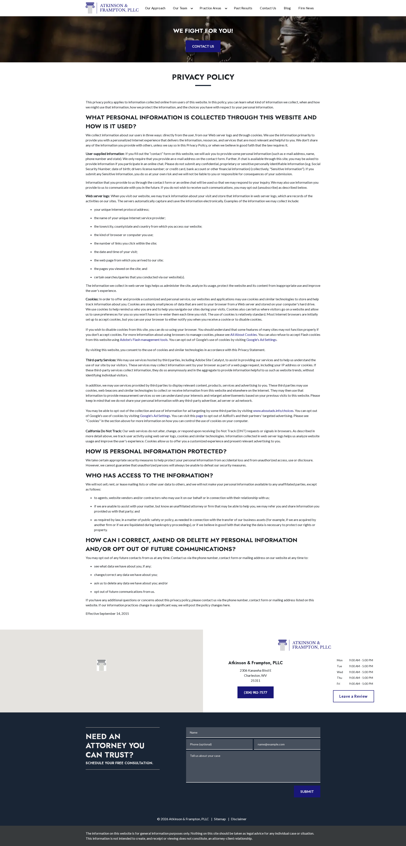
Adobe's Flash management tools (144, 340)
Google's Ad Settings (261, 340)
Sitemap (220, 819)
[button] (101, 665)
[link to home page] (112, 8)
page (199, 416)
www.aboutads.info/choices (273, 411)
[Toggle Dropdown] (192, 8)
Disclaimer (239, 819)
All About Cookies (243, 334)
